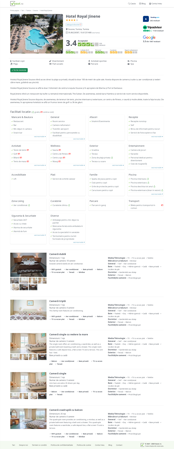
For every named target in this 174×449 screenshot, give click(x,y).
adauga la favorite (73, 25)
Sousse (35, 10)
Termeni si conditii (39, 445)
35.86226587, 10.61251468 (84, 32)
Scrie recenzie (19, 70)
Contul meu (99, 445)
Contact (119, 445)
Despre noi (23, 445)
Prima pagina (14, 10)
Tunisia (28, 10)
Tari (22, 10)
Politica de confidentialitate (62, 445)
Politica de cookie (84, 445)
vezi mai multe (39, 136)
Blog (110, 445)
